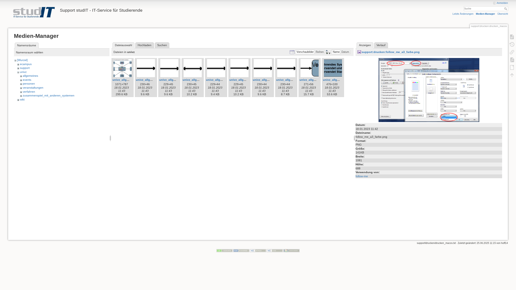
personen (29, 83)
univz (23, 72)
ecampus (26, 64)
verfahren (29, 91)
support (25, 67)
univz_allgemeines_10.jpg (294, 79)
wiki (22, 99)
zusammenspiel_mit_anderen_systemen (48, 95)
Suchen (162, 45)
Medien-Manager (485, 13)
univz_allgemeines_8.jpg (246, 79)
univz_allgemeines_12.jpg (341, 79)
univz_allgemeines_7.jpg (223, 79)
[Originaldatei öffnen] (429, 89)
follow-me (362, 176)
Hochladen (144, 45)
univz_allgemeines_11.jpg (317, 79)
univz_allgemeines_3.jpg (129, 79)
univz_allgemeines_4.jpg (153, 79)
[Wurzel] (22, 60)
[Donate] (224, 250)
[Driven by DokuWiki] (291, 250)
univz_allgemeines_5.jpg (176, 79)
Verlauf (381, 45)
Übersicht (502, 13)
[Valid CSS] (275, 250)
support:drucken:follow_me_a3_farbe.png (391, 52)
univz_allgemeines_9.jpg (270, 79)
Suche (506, 8)
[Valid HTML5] (258, 250)
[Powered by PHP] (241, 250)
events (27, 79)
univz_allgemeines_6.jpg (200, 79)
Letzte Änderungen (463, 13)
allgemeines (30, 75)
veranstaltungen (33, 87)
